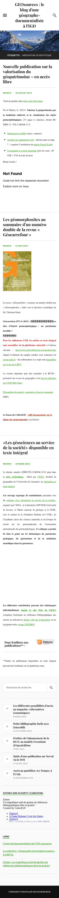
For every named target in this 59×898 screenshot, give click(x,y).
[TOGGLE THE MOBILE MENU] (5, 15)
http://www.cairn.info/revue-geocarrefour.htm (36, 350)
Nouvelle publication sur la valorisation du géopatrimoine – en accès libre (27, 74)
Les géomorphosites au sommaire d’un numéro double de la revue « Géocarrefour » (24, 227)
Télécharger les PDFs (16, 133)
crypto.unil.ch (9, 359)
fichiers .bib (29, 619)
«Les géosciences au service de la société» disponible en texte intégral (28, 447)
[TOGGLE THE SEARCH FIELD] (54, 15)
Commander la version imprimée (22, 150)
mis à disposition (42, 619)
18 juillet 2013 (23, 93)
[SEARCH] (51, 687)
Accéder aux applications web (20, 139)
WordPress (44, 892)
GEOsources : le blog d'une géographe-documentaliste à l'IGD (29, 15)
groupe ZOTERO (25, 624)
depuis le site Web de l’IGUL (38, 610)
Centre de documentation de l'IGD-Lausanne (27, 843)
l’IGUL (40, 476)
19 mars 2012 (22, 464)
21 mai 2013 (21, 246)
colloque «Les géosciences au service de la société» (30, 500)
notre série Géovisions (33, 101)
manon (7, 93)
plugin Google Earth (43, 144)
